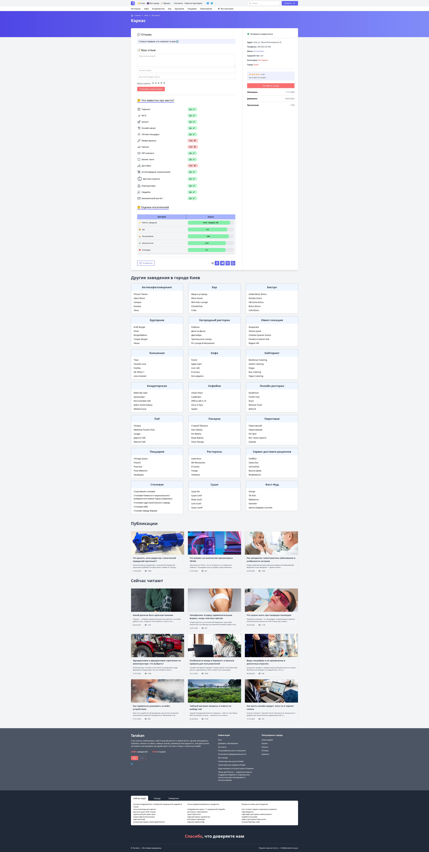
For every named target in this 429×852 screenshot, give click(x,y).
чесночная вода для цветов (144, 809)
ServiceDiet (254, 466)
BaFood (252, 409)
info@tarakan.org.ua (289, 848)
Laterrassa (196, 458)
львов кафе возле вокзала (144, 817)
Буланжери (139, 396)
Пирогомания (255, 429)
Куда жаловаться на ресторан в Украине (235, 768)
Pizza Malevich (140, 470)
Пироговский (255, 425)
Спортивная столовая (144, 491)
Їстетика (195, 372)
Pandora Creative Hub (259, 339)
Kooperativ (254, 327)
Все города (223, 757)
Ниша (136, 343)
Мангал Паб (139, 441)
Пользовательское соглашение (232, 750)
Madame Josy (140, 409)
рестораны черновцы (196, 819)
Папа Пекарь (197, 441)
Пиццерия (192, 8)
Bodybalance (255, 474)
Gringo (252, 491)
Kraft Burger (139, 327)
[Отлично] (164, 83)
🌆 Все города (153, 3)
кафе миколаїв (139, 819)
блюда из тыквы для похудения (255, 804)
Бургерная (179, 8)
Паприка (195, 474)
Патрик (137, 425)
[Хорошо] (161, 83)
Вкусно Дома (255, 470)
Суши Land (196, 495)
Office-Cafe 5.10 (198, 400)
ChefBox (253, 458)
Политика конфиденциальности (232, 754)
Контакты (222, 747)
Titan (136, 360)
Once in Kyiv (197, 405)
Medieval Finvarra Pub (144, 429)
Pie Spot (253, 433)
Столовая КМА (141, 506)
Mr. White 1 (139, 372)
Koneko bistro (255, 298)
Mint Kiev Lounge (199, 302)
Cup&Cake (196, 396)
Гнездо (194, 470)
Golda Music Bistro (258, 294)
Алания (252, 441)
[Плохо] (155, 83)
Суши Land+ (197, 507)
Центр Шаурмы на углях (260, 507)
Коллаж (137, 306)
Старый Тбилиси (199, 425)
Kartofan (253, 503)
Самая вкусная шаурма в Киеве (231, 765)
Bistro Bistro (255, 306)
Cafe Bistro (254, 310)
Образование (206, 8)
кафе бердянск (248, 812)
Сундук (137, 433)
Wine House (197, 298)
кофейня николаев (249, 817)
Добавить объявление (228, 743)
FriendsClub (196, 306)
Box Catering (255, 372)
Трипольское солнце (201, 339)
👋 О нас (141, 3)
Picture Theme (140, 294)
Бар (169, 8)
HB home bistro (256, 302)
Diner (136, 331)
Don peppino (197, 376)
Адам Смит (196, 364)
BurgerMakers (140, 335)
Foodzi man (254, 396)
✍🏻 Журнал (165, 3)
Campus (137, 302)
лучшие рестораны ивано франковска (149, 822)
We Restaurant (198, 462)
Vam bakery (196, 429)
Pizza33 (137, 462)
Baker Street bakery (143, 405)
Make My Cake (140, 392)
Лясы (136, 310)
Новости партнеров (193, 3)
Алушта (265, 747)
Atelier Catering (256, 364)
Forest (194, 360)
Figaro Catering (256, 376)
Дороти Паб (139, 437)
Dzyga (251, 368)
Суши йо (195, 491)
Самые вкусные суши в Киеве (231, 761)
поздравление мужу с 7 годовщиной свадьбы (206, 809)
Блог (220, 740)
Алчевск (265, 750)
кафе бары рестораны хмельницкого (257, 814)
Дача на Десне (198, 331)
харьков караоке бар (195, 822)
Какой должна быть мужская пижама (153, 615)
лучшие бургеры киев (251, 822)
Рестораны (136, 8)
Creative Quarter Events (260, 335)
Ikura (251, 400)
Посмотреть (258, 51)
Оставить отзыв (271, 85)
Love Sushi (196, 503)
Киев (256, 64)
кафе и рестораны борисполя (254, 819)
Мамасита (254, 499)
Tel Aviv (252, 495)
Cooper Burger (141, 339)
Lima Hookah (140, 376)
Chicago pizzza (140, 458)
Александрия (267, 740)
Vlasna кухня (255, 331)
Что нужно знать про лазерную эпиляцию (269, 615)
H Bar (194, 310)
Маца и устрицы (199, 294)
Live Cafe (195, 368)
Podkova (195, 327)
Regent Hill (254, 343)
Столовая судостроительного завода (152, 502)
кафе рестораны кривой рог (198, 817)
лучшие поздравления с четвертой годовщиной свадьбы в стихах (157, 805)
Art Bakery (196, 433)
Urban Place (197, 392)
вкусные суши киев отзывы (144, 812)
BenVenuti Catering (258, 360)
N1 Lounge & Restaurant (202, 343)
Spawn (194, 409)
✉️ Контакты (177, 3)
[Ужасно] (153, 83)
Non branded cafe (142, 400)
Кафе (146, 8)
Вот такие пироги (257, 437)
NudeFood (254, 392)
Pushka (137, 368)
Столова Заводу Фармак (145, 510)
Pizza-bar (138, 466)
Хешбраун (139, 474)
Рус (134, 758)
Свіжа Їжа (253, 462)
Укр (142, 758)
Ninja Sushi (196, 499)
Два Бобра (196, 335)
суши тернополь (194, 814)
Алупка (265, 743)
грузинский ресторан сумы (144, 814)
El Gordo (195, 466)
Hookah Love (140, 364)
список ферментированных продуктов (203, 804)
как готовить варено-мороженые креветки (259, 809)
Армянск (265, 754)
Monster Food (255, 405)
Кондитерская (158, 8)
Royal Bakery (197, 437)
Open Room (139, 298)
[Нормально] (158, 83)
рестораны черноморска (197, 812)
